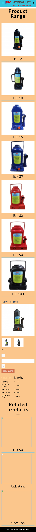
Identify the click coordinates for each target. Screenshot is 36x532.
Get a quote (8, 371)
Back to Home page (10, 302)
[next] (31, 320)
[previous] (4, 320)
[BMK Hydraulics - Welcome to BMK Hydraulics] (18, 3)
